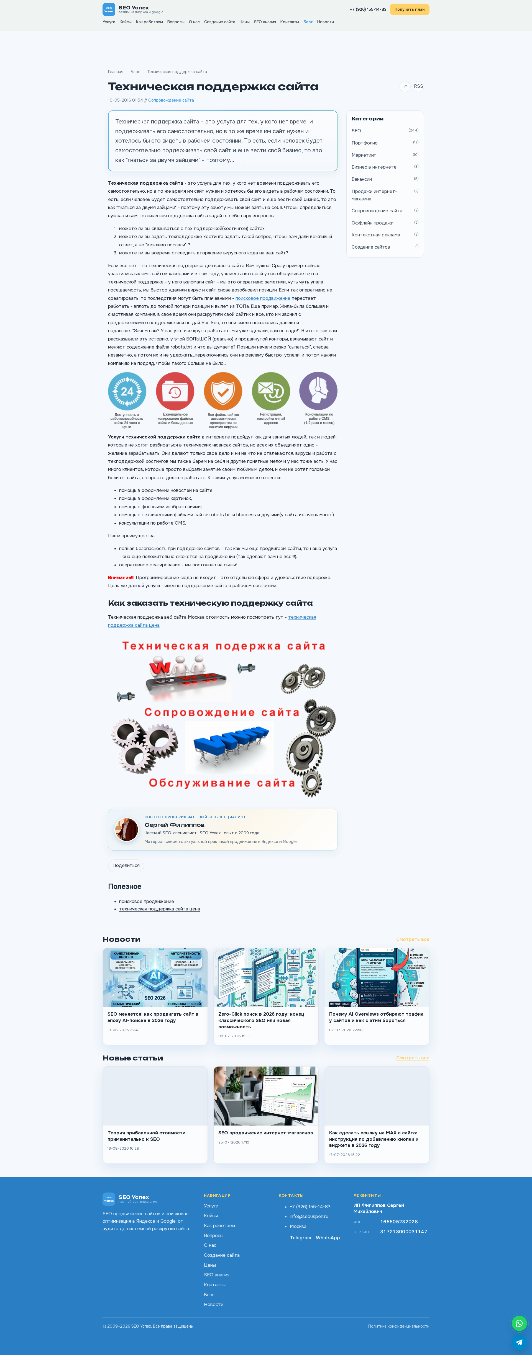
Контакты (289, 22)
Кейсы (126, 22)
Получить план (410, 9)
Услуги (109, 22)
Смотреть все (412, 939)
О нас (194, 22)
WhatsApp (328, 1238)
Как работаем (149, 22)
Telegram (300, 1238)
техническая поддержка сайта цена (159, 909)
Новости (325, 22)
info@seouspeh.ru (309, 1216)
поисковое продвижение (263, 298)
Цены (245, 22)
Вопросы (176, 22)
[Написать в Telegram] (519, 1342)
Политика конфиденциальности (398, 1326)
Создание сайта (219, 22)
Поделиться (126, 865)
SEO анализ (265, 22)
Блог (308, 22)
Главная (115, 71)
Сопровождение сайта (171, 100)
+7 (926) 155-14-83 (368, 9)
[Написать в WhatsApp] (519, 1323)
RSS (418, 86)
